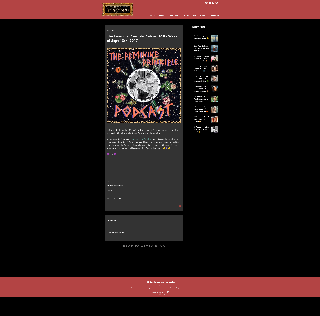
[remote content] (144, 168)
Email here (160, 294)
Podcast (110, 190)
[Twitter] (213, 3)
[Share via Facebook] (108, 198)
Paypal (178, 288)
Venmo (186, 288)
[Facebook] (210, 3)
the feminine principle (115, 185)
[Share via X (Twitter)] (114, 198)
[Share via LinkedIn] (120, 198)
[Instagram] (206, 3)
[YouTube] (217, 3)
